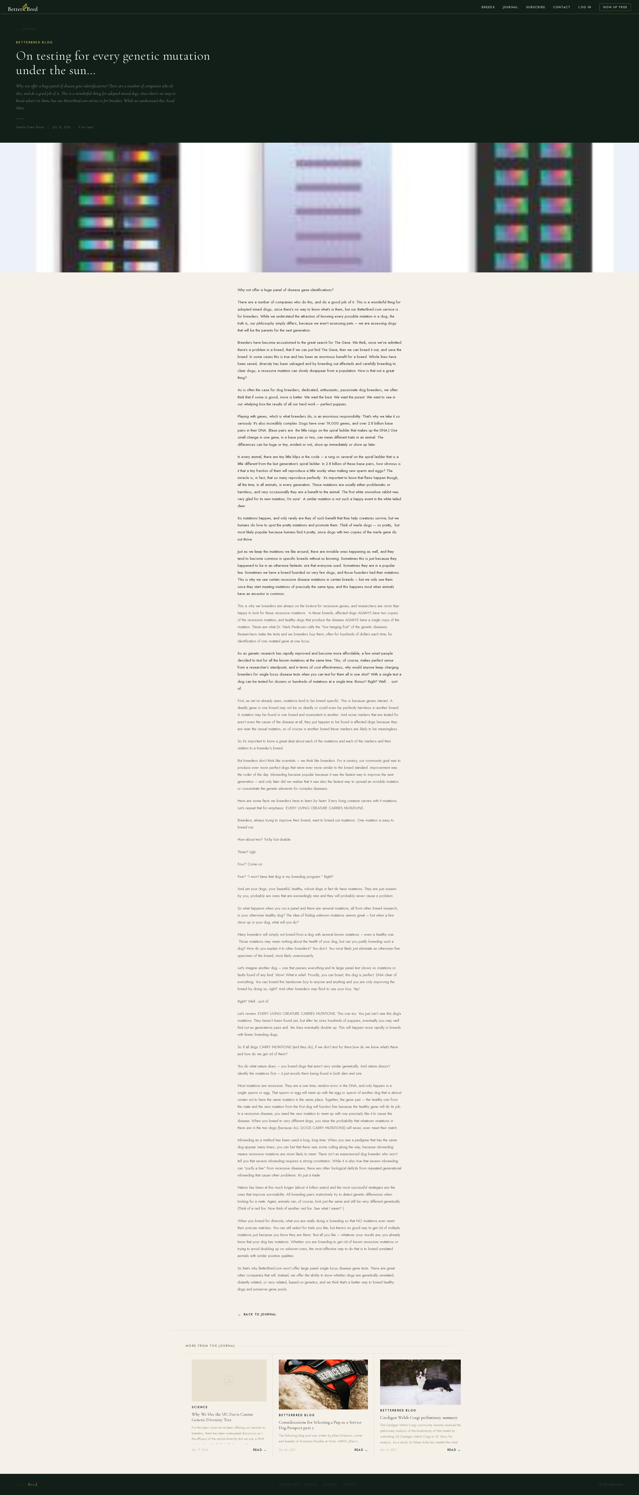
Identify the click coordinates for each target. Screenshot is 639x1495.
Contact (561, 7)
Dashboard (289, 1485)
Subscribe (535, 7)
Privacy (351, 1485)
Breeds (488, 7)
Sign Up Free (615, 7)
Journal (510, 7)
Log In (584, 7)
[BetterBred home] (23, 7)
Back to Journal (260, 1314)
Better (26, 1484)
